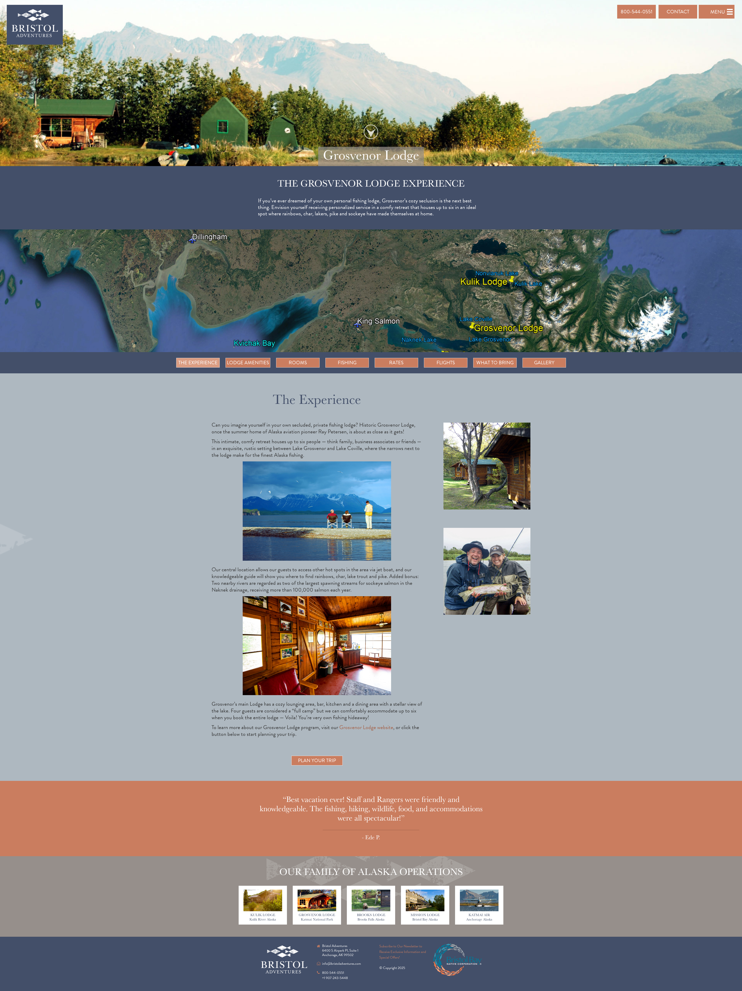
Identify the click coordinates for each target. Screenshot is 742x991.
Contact (678, 11)
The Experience (198, 362)
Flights (446, 362)
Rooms (298, 362)
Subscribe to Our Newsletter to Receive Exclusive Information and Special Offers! (402, 951)
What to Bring (495, 362)
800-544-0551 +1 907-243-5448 (335, 975)
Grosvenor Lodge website (366, 727)
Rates (396, 362)
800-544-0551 (636, 11)
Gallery (544, 362)
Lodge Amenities (248, 362)
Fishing (347, 362)
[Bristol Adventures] (35, 24)
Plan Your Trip (317, 760)
